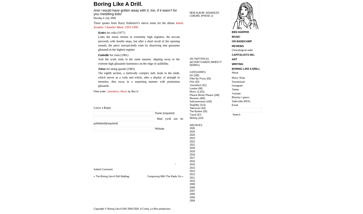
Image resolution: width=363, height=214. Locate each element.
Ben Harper (240, 32)
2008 (192, 187)
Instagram (237, 85)
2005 (192, 197)
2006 (192, 194)
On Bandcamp (242, 41)
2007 (192, 190)
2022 (192, 141)
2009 (192, 184)
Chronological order (242, 50)
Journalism (113, 91)
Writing (193, 118)
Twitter (235, 89)
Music (124, 91)
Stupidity (194, 104)
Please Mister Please (201, 95)
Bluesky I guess (241, 97)
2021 (192, 144)
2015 (192, 164)
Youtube (236, 93)
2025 (192, 131)
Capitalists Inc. (243, 54)
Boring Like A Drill (246, 68)
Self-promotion (198, 101)
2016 (192, 161)
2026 (192, 128)
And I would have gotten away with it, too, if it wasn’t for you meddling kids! (135, 12)
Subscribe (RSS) (241, 101)
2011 (192, 177)
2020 (192, 148)
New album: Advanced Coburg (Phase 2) (204, 14)
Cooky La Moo (150, 208)
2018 (192, 154)
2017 (192, 157)
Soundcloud (238, 81)
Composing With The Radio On (164, 176)
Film (192, 81)
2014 (192, 167)
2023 (192, 138)
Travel (193, 114)
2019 (192, 151)
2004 (192, 200)
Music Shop (238, 77)
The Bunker (196, 111)
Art (191, 75)
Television (195, 108)
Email (235, 105)
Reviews (194, 98)
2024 (192, 134)
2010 (192, 181)
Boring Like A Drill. (118, 4)
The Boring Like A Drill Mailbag (112, 176)
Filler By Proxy (198, 78)
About (235, 72)
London (194, 88)
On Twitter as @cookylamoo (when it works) (206, 62)
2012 (192, 174)
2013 (192, 171)
